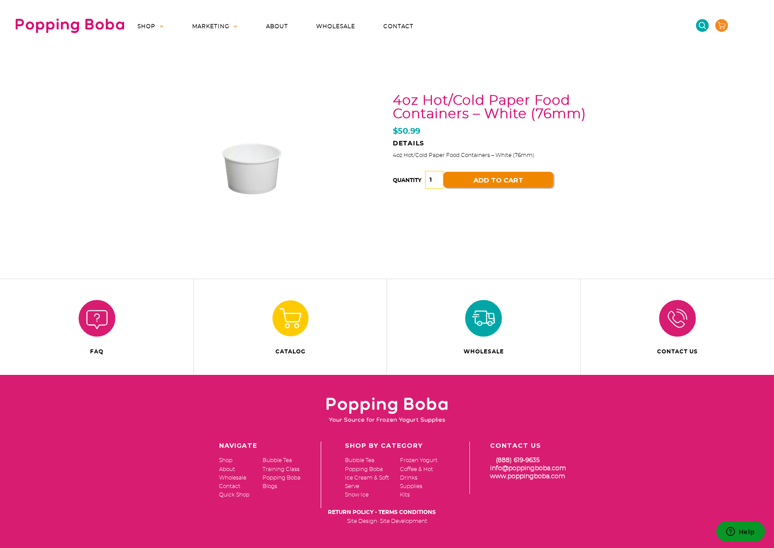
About (277, 26)
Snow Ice (357, 494)
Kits (405, 494)
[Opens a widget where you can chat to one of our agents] (740, 532)
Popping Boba (364, 469)
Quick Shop (234, 494)
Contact (398, 26)
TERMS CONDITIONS (407, 512)
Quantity (407, 180)
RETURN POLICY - (352, 512)
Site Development (403, 521)
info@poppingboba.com (528, 468)
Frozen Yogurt (419, 460)
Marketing (210, 26)
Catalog (290, 351)
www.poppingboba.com (527, 476)
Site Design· (362, 521)
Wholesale (335, 26)
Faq (96, 351)
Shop (146, 26)
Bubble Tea (359, 460)
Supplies (411, 486)
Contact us (677, 351)
